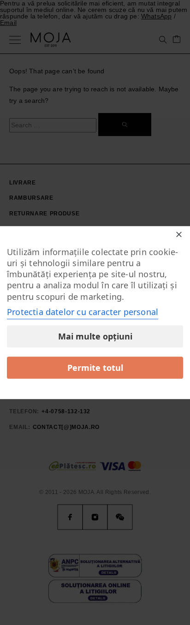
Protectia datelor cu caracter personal (82, 311)
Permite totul (95, 367)
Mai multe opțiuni (95, 336)
